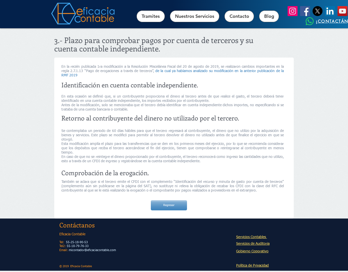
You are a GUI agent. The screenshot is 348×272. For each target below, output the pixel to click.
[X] (318, 11)
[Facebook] (305, 11)
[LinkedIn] (330, 11)
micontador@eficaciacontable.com (92, 250)
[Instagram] (293, 11)
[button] (194, 16)
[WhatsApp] (310, 21)
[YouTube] (342, 11)
